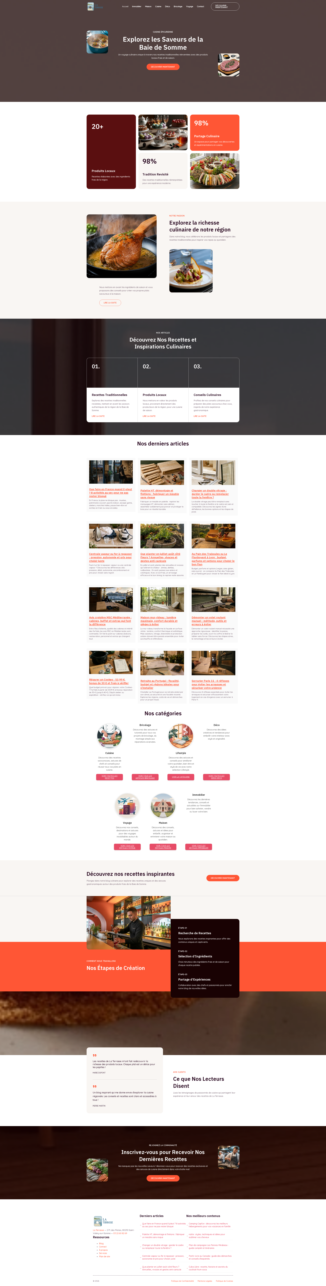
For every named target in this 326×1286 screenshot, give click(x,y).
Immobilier (136, 6)
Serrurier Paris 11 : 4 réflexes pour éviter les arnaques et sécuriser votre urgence (210, 684)
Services (103, 1253)
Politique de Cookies (224, 1281)
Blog (101, 1243)
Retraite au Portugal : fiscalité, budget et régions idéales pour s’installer (159, 684)
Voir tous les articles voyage (127, 847)
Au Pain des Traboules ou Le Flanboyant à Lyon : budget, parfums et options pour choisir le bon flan (213, 559)
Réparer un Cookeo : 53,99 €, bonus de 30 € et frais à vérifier (109, 681)
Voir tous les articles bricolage (145, 777)
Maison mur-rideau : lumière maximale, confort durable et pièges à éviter (159, 621)
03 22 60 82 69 (120, 1233)
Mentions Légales (205, 1281)
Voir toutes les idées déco (217, 777)
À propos (103, 1250)
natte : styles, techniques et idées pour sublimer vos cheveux (207, 1235)
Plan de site (104, 1256)
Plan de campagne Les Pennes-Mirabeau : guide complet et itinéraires (208, 1246)
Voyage (189, 6)
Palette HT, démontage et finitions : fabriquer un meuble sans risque (159, 494)
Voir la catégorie (181, 777)
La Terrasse (98, 1230)
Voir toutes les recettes (110, 777)
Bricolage (178, 6)
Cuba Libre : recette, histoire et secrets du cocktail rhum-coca (208, 1268)
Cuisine (158, 6)
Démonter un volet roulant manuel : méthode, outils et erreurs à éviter (209, 621)
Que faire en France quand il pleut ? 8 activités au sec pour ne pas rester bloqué (110, 492)
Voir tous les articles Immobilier (198, 847)
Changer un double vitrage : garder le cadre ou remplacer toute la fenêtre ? (210, 494)
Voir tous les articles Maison (163, 847)
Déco (167, 6)
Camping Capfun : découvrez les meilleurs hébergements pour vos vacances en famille (209, 1225)
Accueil (125, 6)
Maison (148, 6)
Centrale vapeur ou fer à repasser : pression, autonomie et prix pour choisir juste (110, 557)
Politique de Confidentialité (182, 1281)
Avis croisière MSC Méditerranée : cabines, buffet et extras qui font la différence (110, 621)
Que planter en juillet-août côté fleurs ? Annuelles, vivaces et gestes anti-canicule (160, 557)
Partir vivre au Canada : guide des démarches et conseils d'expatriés (210, 1257)
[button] (225, 6)
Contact (200, 6)
